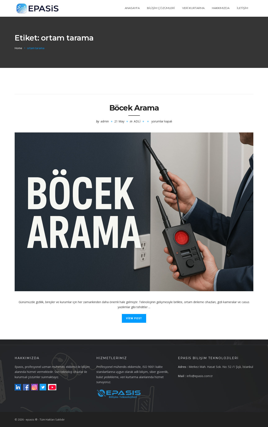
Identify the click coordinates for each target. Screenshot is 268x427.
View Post (134, 318)
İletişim (242, 8)
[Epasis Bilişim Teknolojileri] (37, 8)
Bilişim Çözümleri (161, 8)
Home (18, 48)
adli (137, 121)
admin (104, 121)
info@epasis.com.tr (200, 376)
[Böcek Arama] (134, 211)
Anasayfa (132, 8)
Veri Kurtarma (193, 8)
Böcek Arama (134, 107)
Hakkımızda (220, 8)
